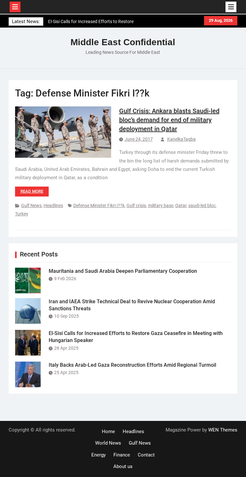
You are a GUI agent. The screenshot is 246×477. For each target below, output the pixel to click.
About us (123, 466)
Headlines (53, 205)
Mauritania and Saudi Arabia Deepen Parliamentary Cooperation (123, 271)
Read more (31, 191)
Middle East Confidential (122, 42)
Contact (146, 455)
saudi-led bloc (202, 205)
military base (160, 205)
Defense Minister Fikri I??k (99, 205)
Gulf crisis (136, 205)
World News (108, 443)
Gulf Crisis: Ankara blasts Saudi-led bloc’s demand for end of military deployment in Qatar (169, 120)
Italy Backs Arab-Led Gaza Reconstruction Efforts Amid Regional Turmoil (132, 365)
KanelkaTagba (181, 139)
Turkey (21, 213)
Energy (98, 455)
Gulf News (31, 205)
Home (108, 431)
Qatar (180, 205)
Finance (121, 455)
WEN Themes (222, 430)
